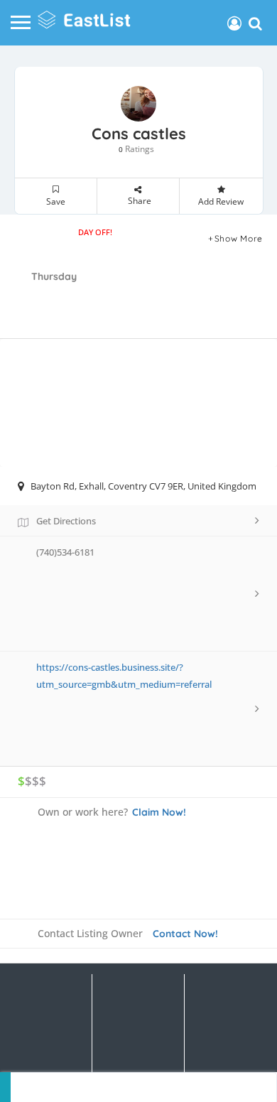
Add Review (221, 201)
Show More (238, 238)
